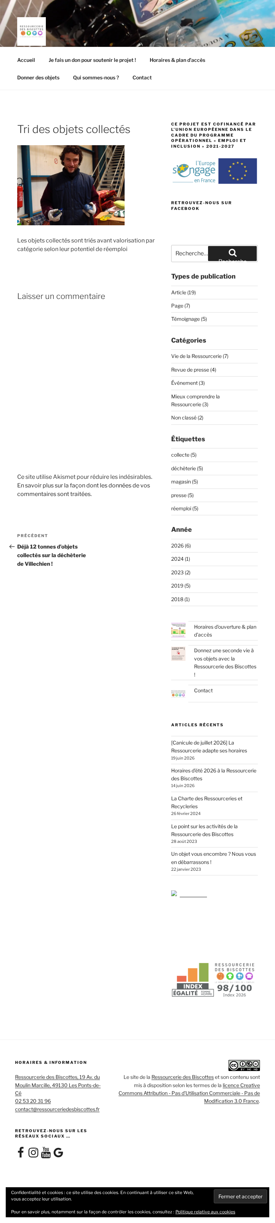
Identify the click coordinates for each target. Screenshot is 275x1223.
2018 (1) (180, 599)
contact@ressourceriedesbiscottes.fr (57, 1109)
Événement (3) (188, 383)
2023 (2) (180, 572)
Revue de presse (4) (193, 370)
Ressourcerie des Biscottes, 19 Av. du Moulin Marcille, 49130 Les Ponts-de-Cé (58, 1085)
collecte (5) (184, 455)
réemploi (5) (184, 508)
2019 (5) (180, 586)
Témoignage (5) (189, 319)
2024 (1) (180, 559)
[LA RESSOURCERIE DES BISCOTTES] (189, 894)
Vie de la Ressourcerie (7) (199, 356)
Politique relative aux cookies (205, 1211)
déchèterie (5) (187, 468)
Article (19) (183, 292)
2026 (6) (181, 545)
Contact (142, 77)
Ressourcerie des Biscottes (182, 1077)
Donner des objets (38, 77)
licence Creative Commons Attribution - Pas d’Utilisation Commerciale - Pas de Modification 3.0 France (189, 1093)
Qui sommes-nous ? (96, 77)
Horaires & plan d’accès (177, 60)
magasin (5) (184, 481)
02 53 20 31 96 (33, 1101)
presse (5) (182, 495)
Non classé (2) (187, 417)
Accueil (26, 60)
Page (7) (180, 306)
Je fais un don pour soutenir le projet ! (92, 60)
